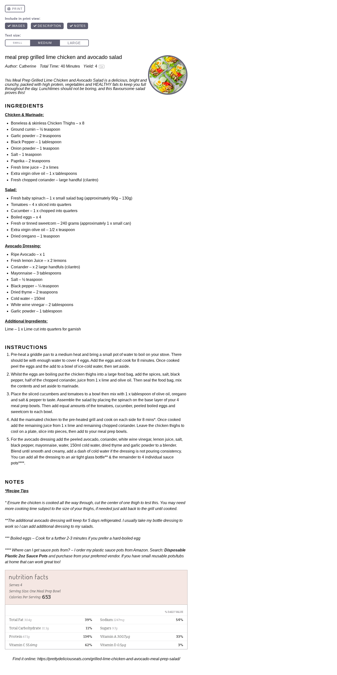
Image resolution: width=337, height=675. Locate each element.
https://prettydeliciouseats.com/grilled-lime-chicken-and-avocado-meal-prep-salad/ (108, 659)
